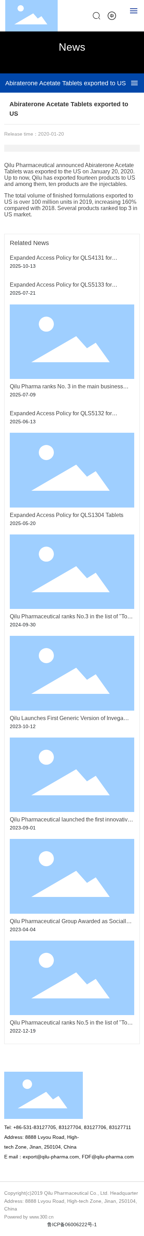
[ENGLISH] (112, 15)
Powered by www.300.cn (28, 1217)
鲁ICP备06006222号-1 (72, 1224)
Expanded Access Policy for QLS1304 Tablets (66, 515)
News (72, 47)
